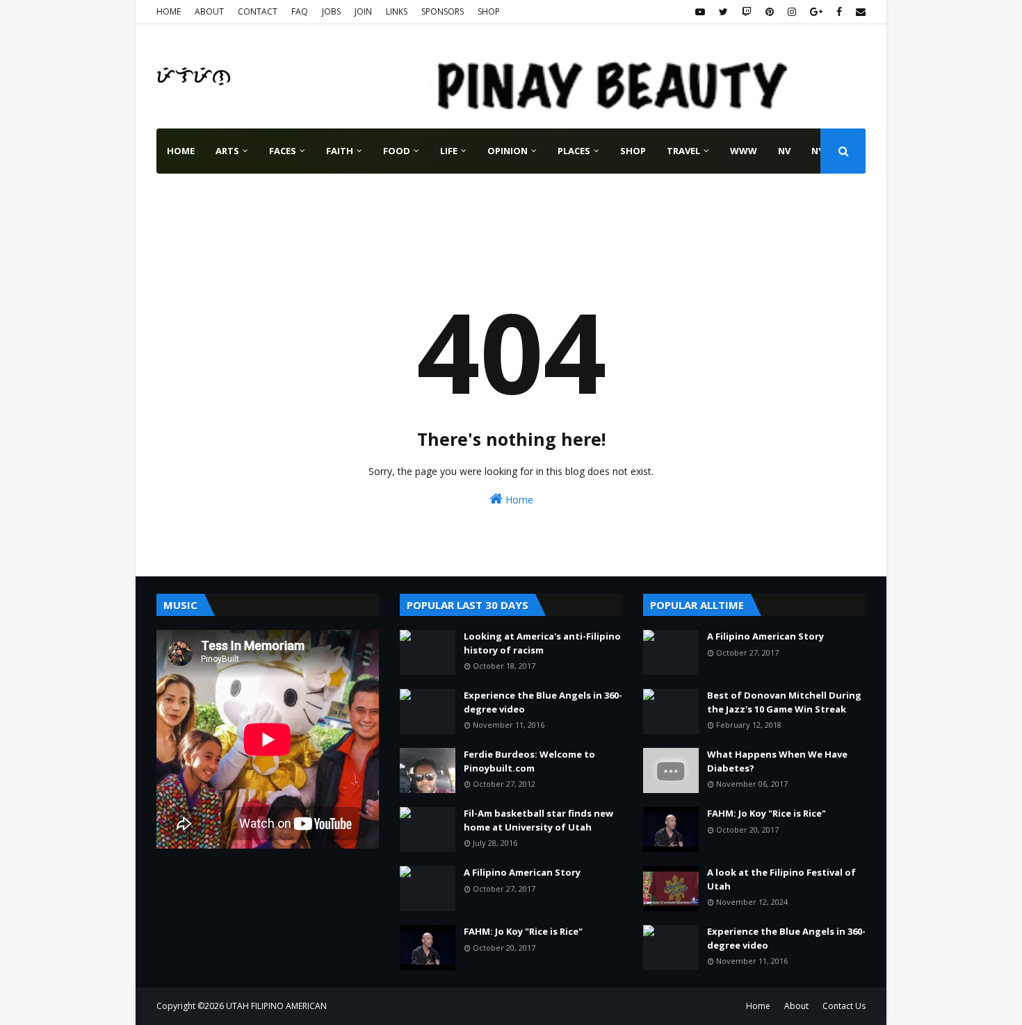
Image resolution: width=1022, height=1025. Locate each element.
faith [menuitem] (339, 150)
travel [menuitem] (683, 150)
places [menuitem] (574, 150)
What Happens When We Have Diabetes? (777, 761)
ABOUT (209, 11)
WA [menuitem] (240, 196)
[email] (859, 12)
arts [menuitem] (227, 150)
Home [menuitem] (181, 150)
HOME (168, 11)
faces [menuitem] (282, 150)
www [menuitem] (743, 150)
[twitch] (746, 12)
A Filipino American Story (522, 872)
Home (518, 499)
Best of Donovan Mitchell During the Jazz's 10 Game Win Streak (784, 702)
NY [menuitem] (817, 150)
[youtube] (700, 12)
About (796, 1006)
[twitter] (723, 12)
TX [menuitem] (173, 196)
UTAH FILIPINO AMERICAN (276, 1006)
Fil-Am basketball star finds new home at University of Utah (538, 820)
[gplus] (816, 12)
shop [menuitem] (633, 150)
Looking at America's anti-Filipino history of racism (542, 643)
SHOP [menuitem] (282, 196)
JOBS (331, 11)
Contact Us (844, 1006)
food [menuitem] (396, 150)
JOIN (363, 11)
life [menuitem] (448, 150)
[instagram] (792, 12)
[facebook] (839, 12)
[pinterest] (769, 12)
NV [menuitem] (784, 150)
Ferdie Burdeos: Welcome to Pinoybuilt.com (529, 761)
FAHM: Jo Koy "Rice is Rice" (523, 931)
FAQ (299, 11)
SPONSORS (442, 11)
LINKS (396, 11)
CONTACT (257, 11)
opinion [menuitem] (507, 150)
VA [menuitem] (206, 196)
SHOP (489, 11)
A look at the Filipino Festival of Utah (781, 879)
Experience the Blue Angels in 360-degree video (543, 702)
